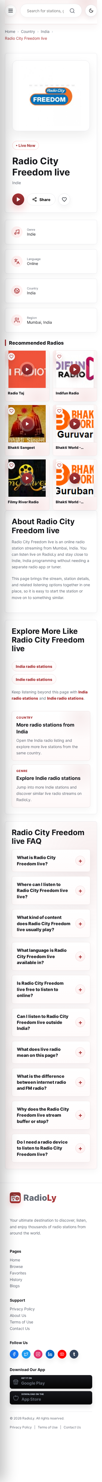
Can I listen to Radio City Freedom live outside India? (43, 1022)
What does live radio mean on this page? (39, 1052)
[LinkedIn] (50, 1354)
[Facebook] (14, 1354)
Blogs (15, 1285)
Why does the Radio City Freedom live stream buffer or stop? (43, 1115)
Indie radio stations (34, 679)
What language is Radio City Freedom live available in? (42, 956)
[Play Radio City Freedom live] (18, 199)
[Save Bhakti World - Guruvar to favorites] (59, 411)
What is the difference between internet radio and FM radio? (41, 1082)
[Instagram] (38, 1354)
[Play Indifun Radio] (74, 369)
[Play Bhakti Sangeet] (27, 423)
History (16, 1279)
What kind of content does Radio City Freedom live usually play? (43, 923)
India (45, 31)
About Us (18, 1315)
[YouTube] (62, 1354)
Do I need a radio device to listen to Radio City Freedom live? (42, 1148)
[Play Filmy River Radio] (27, 478)
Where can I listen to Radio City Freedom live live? (42, 890)
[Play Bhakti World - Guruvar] (74, 423)
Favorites (18, 1273)
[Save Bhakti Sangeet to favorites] (11, 411)
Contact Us (20, 1328)
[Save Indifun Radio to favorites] (59, 356)
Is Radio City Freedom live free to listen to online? (40, 989)
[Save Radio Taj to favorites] (11, 356)
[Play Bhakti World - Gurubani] (74, 478)
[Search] (72, 10)
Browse (16, 1266)
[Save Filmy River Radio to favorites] (11, 465)
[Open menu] (10, 10)
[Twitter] (26, 1354)
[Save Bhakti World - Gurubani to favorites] (59, 465)
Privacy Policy (22, 1309)
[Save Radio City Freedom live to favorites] (64, 199)
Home (10, 31)
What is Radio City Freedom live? (36, 860)
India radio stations (34, 666)
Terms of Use (21, 1322)
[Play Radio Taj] (27, 369)
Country (28, 31)
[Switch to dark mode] (91, 11)
